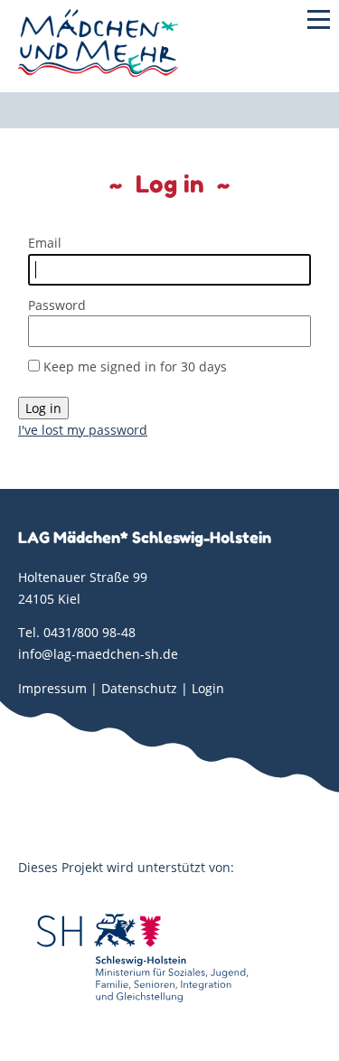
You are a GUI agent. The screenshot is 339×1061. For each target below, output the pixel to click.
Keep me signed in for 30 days (135, 366)
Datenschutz (139, 688)
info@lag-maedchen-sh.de (98, 653)
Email (44, 242)
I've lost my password (82, 429)
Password (57, 305)
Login (208, 688)
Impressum (52, 688)
